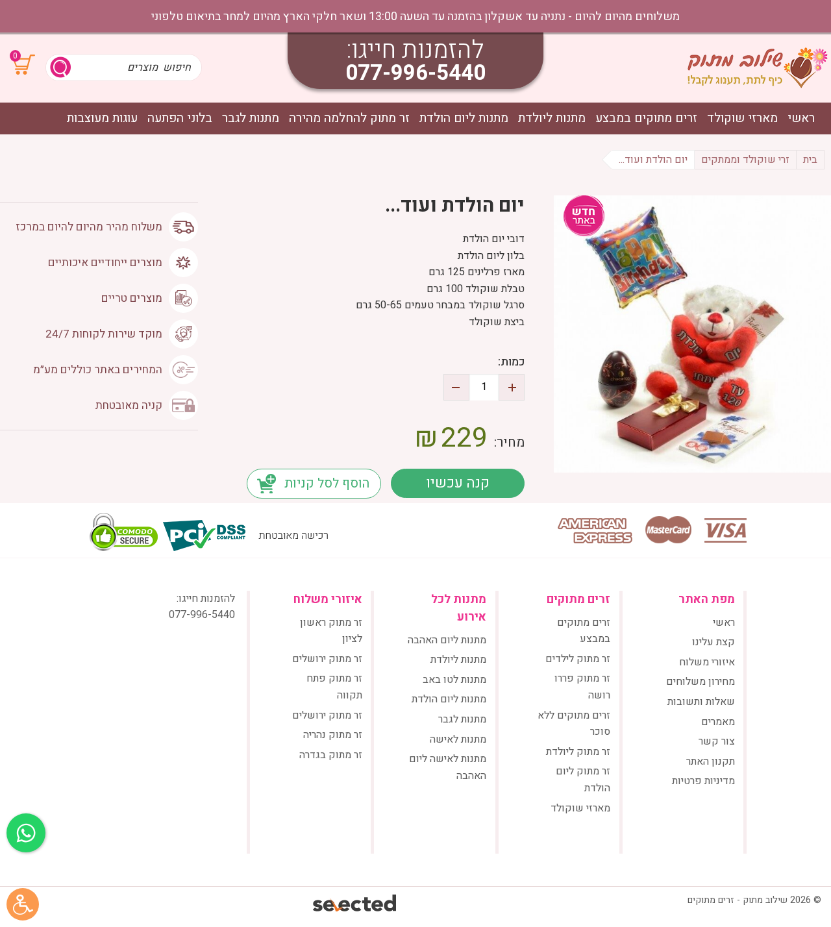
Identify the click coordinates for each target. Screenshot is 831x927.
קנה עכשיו (458, 483)
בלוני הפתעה (179, 118)
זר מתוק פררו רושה (582, 687)
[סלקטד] (355, 904)
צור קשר (717, 741)
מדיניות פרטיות (703, 781)
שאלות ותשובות (701, 702)
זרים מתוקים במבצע (646, 118)
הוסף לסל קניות (326, 483)
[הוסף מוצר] (512, 387)
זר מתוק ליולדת (578, 752)
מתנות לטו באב (454, 679)
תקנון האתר (710, 761)
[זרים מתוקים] (758, 67)
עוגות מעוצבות (102, 118)
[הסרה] (456, 387)
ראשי (801, 118)
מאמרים (718, 722)
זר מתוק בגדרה (330, 755)
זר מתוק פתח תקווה (334, 687)
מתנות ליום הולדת (463, 118)
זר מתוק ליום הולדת (583, 779)
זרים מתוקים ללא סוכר (574, 724)
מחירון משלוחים (700, 681)
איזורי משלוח (707, 662)
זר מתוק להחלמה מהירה (349, 118)
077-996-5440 (415, 73)
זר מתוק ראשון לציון (331, 631)
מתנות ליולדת (552, 118)
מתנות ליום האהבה (447, 640)
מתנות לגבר (250, 118)
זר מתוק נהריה (332, 735)
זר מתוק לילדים (577, 659)
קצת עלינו (713, 642)
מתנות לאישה (458, 739)
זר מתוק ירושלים (327, 659)
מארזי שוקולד (742, 118)
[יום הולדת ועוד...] (692, 334)
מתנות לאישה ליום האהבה (447, 767)
